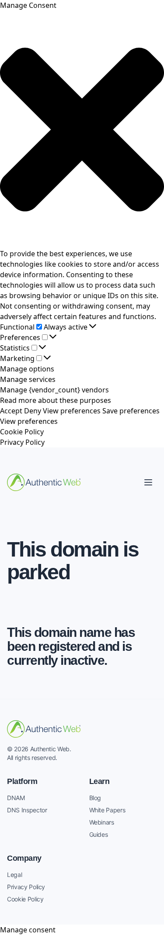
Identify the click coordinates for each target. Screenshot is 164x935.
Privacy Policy (22, 442)
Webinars (101, 822)
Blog (95, 797)
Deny (32, 411)
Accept (11, 411)
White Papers (107, 810)
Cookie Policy (22, 432)
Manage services (28, 379)
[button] (82, 129)
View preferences (72, 411)
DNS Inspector (27, 810)
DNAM (16, 797)
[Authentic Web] (43, 482)
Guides (98, 834)
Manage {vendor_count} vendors (54, 390)
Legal (14, 874)
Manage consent (28, 930)
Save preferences (131, 411)
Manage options (27, 369)
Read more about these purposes (55, 400)
